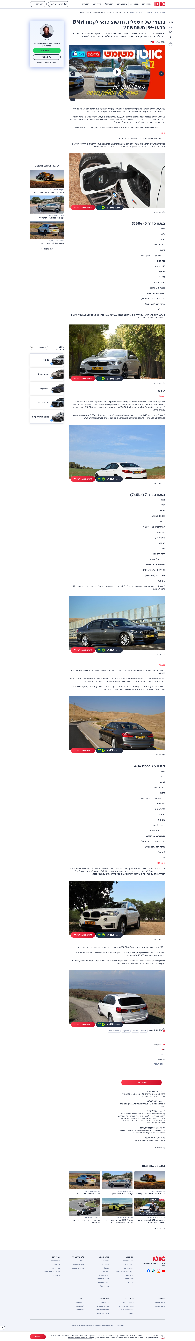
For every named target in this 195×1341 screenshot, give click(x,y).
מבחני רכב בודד (128, 1302)
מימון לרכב (56, 1275)
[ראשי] (159, 1258)
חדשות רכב (147, 13)
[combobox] (39, 348)
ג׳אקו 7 (106, 1268)
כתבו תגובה (161, 1059)
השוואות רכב (55, 1261)
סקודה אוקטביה (103, 1282)
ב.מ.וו (162, 133)
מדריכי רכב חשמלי (102, 1310)
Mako (82, 1261)
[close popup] (131, 1315)
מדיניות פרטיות (128, 1261)
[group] (117, 72)
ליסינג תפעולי (79, 1306)
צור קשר (130, 1282)
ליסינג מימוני (80, 1302)
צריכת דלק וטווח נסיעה (52, 1272)
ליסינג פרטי (80, 1310)
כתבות (156, 13)
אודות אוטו (129, 1275)
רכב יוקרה (125, 1031)
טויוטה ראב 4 (104, 1286)
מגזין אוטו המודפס (78, 1268)
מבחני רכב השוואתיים (126, 1306)
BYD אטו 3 (105, 1272)
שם (163, 1050)
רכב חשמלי (105, 1302)
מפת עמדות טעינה (103, 1306)
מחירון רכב (56, 1268)
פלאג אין (135, 1031)
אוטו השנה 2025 (78, 1264)
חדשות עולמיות (160, 1306)
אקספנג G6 (105, 1264)
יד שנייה (143, 1031)
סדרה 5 (162, 396)
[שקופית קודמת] (161, 73)
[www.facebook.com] (148, 1271)
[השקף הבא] (72, 73)
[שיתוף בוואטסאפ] (170, 31)
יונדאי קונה (105, 1261)
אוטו (163, 13)
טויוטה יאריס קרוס (103, 1279)
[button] (58, 4)
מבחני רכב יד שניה (127, 1310)
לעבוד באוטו (129, 1279)
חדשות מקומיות (134, 13)
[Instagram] (158, 1271)
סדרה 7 (162, 665)
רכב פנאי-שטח (114, 1031)
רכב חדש (57, 1264)
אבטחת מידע (129, 1264)
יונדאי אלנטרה (104, 1275)
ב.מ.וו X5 (161, 863)
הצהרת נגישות (128, 1268)
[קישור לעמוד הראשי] (159, 4)
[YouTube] (163, 1271)
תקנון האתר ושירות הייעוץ (124, 1272)
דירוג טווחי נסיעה (103, 1313)
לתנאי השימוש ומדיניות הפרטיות (80, 1338)
